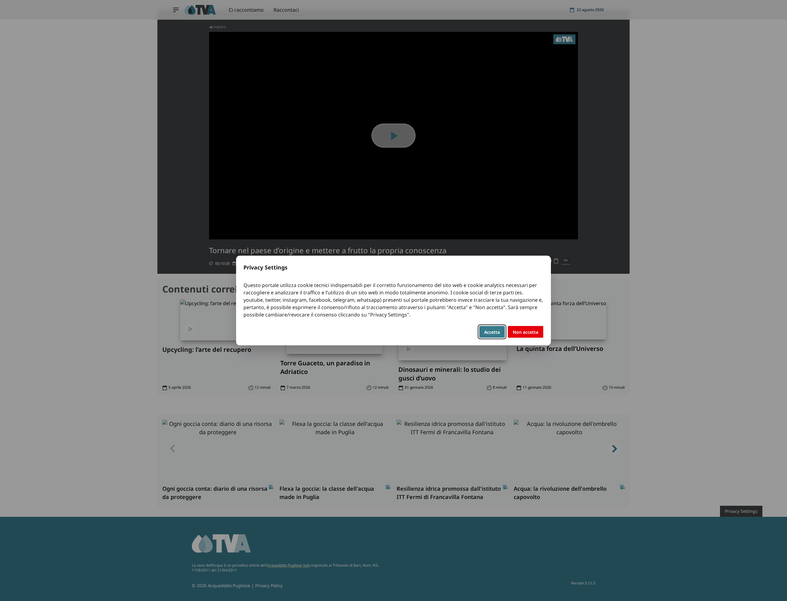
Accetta (492, 332)
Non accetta (525, 332)
